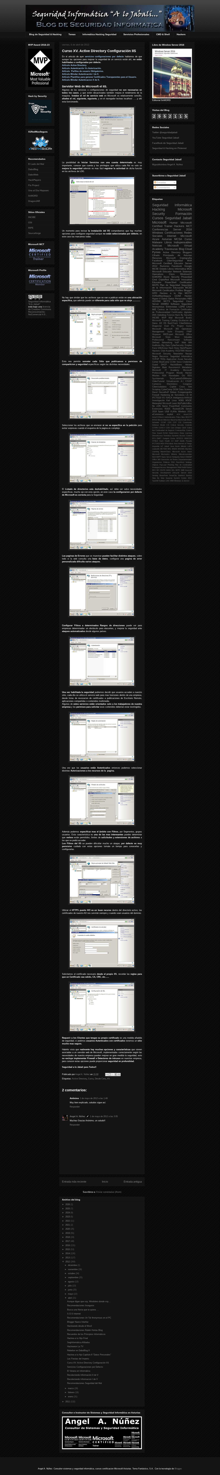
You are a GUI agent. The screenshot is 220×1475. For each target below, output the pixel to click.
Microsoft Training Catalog (164, 320)
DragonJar (157, 326)
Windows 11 (178, 481)
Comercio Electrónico (164, 384)
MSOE (189, 400)
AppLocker (172, 359)
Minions (174, 454)
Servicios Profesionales (136, 34)
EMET (159, 438)
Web (184, 342)
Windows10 (186, 274)
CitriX (184, 428)
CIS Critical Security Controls (179, 425)
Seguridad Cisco (182, 301)
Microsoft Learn (170, 403)
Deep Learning (186, 433)
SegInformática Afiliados (78, 1342)
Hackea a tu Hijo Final (77, 1338)
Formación (183, 214)
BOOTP (189, 417)
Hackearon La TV (75, 1346)
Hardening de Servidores (173, 395)
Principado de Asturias (177, 255)
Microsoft (159, 222)
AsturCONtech (158, 417)
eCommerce (157, 414)
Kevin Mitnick (180, 446)
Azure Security (171, 277)
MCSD (188, 287)
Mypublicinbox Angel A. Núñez (167, 164)
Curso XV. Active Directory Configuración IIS (88, 1363)
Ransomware (174, 340)
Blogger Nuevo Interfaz (78, 1322)
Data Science (185, 389)
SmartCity (173, 475)
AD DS (162, 323)
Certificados (186, 282)
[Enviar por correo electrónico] (106, 1074)
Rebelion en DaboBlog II (78, 1350)
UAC (168, 481)
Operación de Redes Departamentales (176, 459)
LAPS (189, 446)
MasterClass (166, 452)
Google (188, 266)
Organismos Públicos (161, 462)
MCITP (188, 293)
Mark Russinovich (171, 367)
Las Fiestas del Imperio (78, 1358)
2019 (68, 1233)
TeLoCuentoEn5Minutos (181, 378)
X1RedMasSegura (161, 296)
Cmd (154, 279)
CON (168, 428)
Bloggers (187, 252)
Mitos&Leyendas (185, 454)
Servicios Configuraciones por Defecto (85, 1367)
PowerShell (170, 282)
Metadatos (187, 367)
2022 (68, 1221)
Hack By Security (183, 315)
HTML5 (155, 441)
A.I (182, 381)
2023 (68, 1216)
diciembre (73, 1265)
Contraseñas (180, 430)
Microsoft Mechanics (161, 454)
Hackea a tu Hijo (171, 293)
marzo (71, 1388)
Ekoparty (179, 332)
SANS (168, 470)
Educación (178, 287)
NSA (164, 376)
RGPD (162, 470)
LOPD (182, 306)
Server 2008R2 (160, 304)
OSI (30, 222)
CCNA (178, 296)
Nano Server (167, 457)
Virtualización (172, 381)
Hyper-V (156, 298)
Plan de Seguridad (170, 285)
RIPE (30, 228)
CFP (175, 422)
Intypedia (155, 446)
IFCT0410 (156, 443)
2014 (68, 1253)
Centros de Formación (168, 309)
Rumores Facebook (171, 266)
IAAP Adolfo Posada (183, 441)
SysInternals (158, 378)
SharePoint (163, 475)
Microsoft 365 (171, 329)
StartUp (189, 475)
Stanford (181, 475)
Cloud (188, 249)
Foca (154, 348)
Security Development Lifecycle (165, 473)
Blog (181, 249)
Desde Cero (100, 1078)
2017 (68, 1241)
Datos (164, 298)
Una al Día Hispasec (38, 190)
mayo (71, 1294)
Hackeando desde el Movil (79, 1326)
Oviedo (163, 268)
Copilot (173, 387)
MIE (154, 309)
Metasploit (157, 403)
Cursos (157, 218)
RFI (158, 470)
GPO (154, 293)
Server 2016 (182, 229)
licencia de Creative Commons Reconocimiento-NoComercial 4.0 (39, 310)
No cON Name (160, 406)
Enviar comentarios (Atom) (108, 1192)
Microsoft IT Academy (165, 370)
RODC (168, 409)
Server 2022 (186, 473)
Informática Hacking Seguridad (99, 34)
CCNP (163, 422)
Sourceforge (34, 233)
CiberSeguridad (175, 260)
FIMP (189, 332)
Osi (183, 376)
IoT (162, 446)
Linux (189, 306)
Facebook (157, 260)
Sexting (155, 475)
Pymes (156, 252)
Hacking (158, 209)
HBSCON (188, 438)
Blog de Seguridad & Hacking (45, 34)
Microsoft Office (183, 334)
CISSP (188, 381)
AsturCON (188, 414)
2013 (68, 1257)
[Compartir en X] (113, 1074)
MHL (169, 449)
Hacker (188, 296)
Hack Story (174, 348)
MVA (189, 260)
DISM (175, 389)
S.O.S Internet (74, 1313)
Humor (174, 222)
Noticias (157, 245)
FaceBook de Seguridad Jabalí (168, 143)
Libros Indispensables (178, 242)
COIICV (162, 428)
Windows (157, 232)
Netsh (182, 457)
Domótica (167, 436)
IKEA (162, 443)
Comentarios (163, 187)
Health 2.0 (169, 441)
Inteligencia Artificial (182, 398)
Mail (170, 318)
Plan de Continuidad (183, 465)
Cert (172, 428)
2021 (68, 1225)
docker (186, 481)
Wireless (182, 411)
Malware (157, 242)
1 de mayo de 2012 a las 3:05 (104, 1116)
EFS (154, 438)
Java (172, 446)
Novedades (174, 376)
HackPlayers (34, 180)
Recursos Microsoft (164, 258)
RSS (189, 376)
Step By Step (158, 478)
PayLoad (162, 465)
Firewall (155, 395)
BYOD (154, 420)
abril (70, 1298)
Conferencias (160, 229)
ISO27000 (180, 351)
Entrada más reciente (74, 1181)
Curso (91, 1078)
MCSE (155, 268)
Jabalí (166, 446)
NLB (154, 457)
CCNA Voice (176, 362)
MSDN (174, 449)
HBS (189, 298)
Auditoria (156, 345)
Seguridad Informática (172, 205)
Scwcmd (188, 470)
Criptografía (186, 258)
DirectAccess (157, 436)
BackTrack (173, 323)
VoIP (177, 342)
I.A (187, 395)
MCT (189, 226)
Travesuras (171, 249)
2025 (68, 1208)
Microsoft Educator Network (166, 271)
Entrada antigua (133, 1181)
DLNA (165, 433)
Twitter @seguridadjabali (164, 132)
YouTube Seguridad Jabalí (165, 137)
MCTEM (163, 449)
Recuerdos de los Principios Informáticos (86, 1334)
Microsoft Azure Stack (182, 452)
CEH (169, 422)
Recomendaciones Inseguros (80, 1305)
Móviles (155, 376)
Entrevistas (171, 306)
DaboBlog (33, 169)
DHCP (164, 365)
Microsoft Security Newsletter (167, 354)
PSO (173, 462)
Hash (161, 441)
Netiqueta (176, 457)
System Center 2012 (183, 478)
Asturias (167, 239)
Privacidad (186, 277)
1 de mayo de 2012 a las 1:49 (94, 1098)
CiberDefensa (185, 323)
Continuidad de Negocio (165, 430)
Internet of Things (185, 443)
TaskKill (155, 481)
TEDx (163, 359)
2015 (68, 1249)
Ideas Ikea (173, 443)
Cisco (172, 274)
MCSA (178, 239)
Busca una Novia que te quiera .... (83, 1309)
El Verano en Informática (78, 1371)
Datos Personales (177, 298)
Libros (170, 268)
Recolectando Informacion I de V (82, 1379)
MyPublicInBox (185, 403)
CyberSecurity (177, 345)
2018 (68, 1237)
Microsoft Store (161, 337)
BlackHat (174, 420)
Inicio (105, 1181)
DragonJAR (34, 201)
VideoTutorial (158, 381)
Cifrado (156, 255)
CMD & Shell (163, 34)
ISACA (169, 398)
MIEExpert (168, 334)
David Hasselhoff (160, 392)
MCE (189, 268)
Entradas (161, 182)
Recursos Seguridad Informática (175, 356)
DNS (154, 315)
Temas (72, 34)
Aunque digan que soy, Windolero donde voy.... (89, 1301)
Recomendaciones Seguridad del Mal (84, 1383)
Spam (160, 411)
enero (71, 1396)
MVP (164, 318)
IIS (108, 1078)
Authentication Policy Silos (174, 417)
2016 (68, 1245)
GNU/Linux (163, 348)
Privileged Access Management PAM (166, 467)
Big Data (165, 345)
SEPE (177, 470)
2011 (68, 1401)
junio (70, 1289)
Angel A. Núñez (82, 1074)
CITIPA (155, 428)
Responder (75, 1106)
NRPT (158, 457)
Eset (166, 326)
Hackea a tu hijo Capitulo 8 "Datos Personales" (89, 1354)
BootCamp (164, 362)
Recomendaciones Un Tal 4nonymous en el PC (89, 1318)
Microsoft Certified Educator (167, 263)
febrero (71, 1392)
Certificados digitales (182, 312)
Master (188, 351)
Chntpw (178, 428)
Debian (173, 392)
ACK (178, 414)
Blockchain (182, 420)
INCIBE (32, 217)
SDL (173, 470)
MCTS (166, 301)
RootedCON (178, 409)
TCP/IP (155, 359)
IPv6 (167, 443)
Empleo (188, 345)
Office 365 (156, 459)
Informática (180, 268)
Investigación (158, 400)
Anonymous (158, 306)
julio (70, 1285)
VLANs (173, 411)
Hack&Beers (176, 365)
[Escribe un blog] (109, 1074)
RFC (154, 470)
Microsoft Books (183, 318)
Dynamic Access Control (182, 436)
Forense (170, 315)
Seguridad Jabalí (178, 218)
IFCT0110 (156, 398)
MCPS (155, 285)
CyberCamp (166, 389)
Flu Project (33, 185)
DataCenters (174, 433)
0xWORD (33, 195)
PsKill (184, 467)
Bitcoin (160, 420)
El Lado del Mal (36, 164)
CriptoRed (164, 279)
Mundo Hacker (184, 373)
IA (191, 395)
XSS (189, 411)
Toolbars (162, 481)
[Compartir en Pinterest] (119, 1074)
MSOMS (181, 449)
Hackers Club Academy (163, 351)
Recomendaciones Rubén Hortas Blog (85, 1330)
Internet (171, 235)
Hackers (181, 34)
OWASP (188, 457)
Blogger (188, 290)
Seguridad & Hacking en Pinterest (169, 148)
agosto (71, 1281)
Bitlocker (166, 420)
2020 (68, 1229)
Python (189, 467)
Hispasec (156, 334)
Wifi (190, 342)
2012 (68, 1261)
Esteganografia (185, 392)
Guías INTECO (176, 438)
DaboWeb (33, 174)
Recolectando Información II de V (82, 1375)
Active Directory (79, 1078)
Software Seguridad (181, 304)
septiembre (73, 1277)
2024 (68, 1212)
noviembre (73, 1269)
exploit (170, 414)
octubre (72, 1273)
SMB (182, 470)
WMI (172, 481)
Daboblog (161, 315)
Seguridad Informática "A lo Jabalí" (39, 302)
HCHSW (156, 301)
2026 (68, 1204)
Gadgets (166, 438)
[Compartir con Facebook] (116, 1074)
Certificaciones (174, 232)
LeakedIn (155, 449)
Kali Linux (171, 400)
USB (167, 411)
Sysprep (169, 478)
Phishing (170, 465)
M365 (181, 400)
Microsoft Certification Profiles (167, 290)
